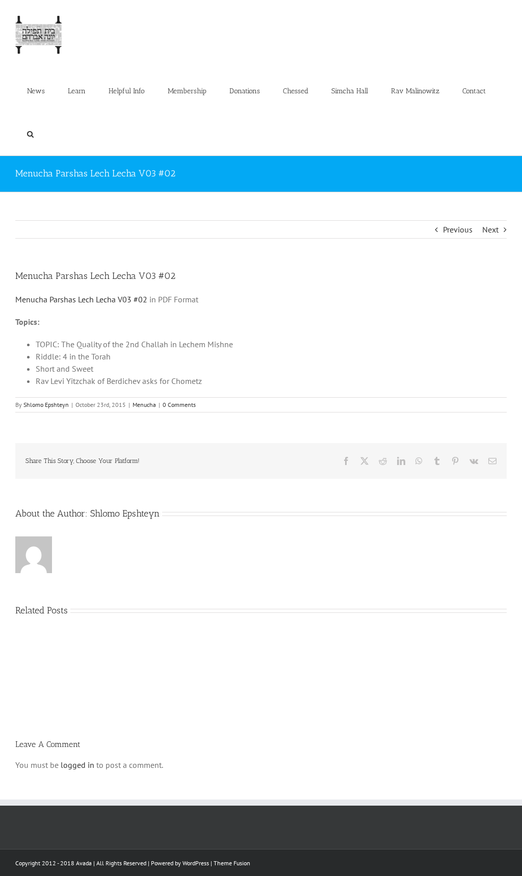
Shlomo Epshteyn (46, 404)
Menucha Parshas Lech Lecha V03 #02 (81, 299)
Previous (458, 229)
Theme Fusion (232, 863)
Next (490, 229)
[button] (30, 134)
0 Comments (179, 404)
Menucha (144, 404)
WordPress (195, 863)
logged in (77, 765)
